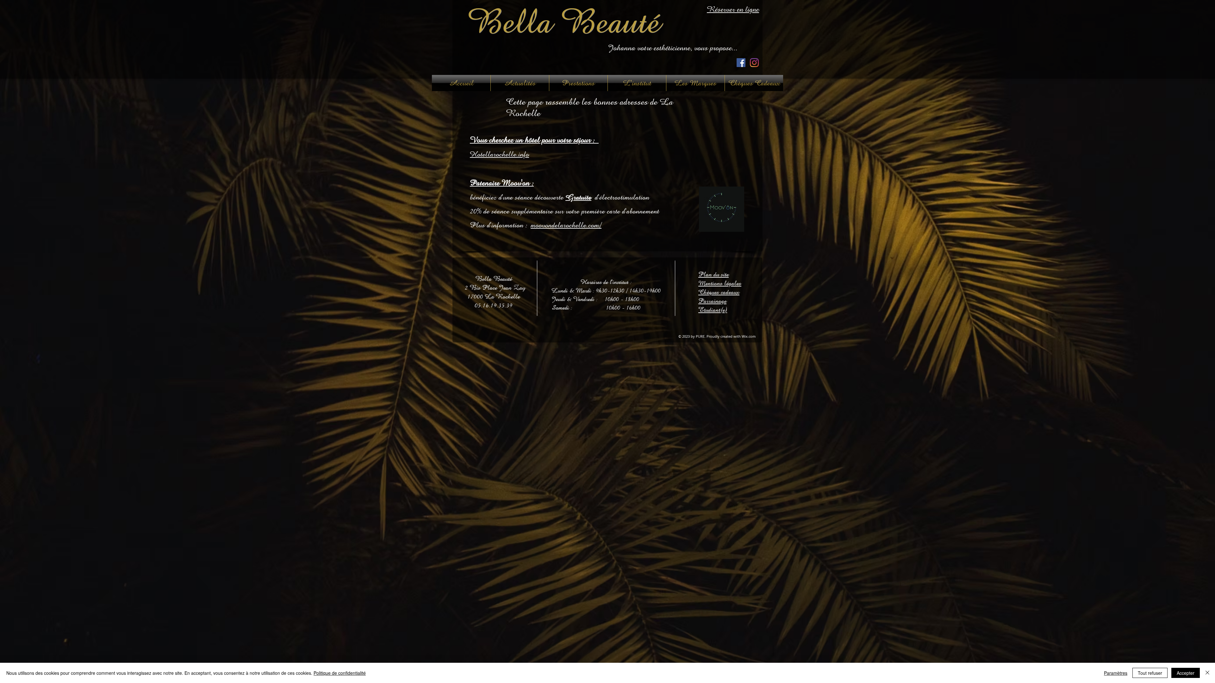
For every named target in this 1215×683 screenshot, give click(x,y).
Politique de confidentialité (340, 673)
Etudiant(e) (712, 310)
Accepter (1185, 673)
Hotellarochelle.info (499, 154)
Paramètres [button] (1115, 673)
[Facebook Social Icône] (741, 62)
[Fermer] (1207, 673)
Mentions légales (719, 283)
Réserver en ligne (733, 9)
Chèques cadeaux (718, 292)
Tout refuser (1150, 673)
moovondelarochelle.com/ (566, 225)
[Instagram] (754, 62)
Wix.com (749, 336)
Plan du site (713, 274)
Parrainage (712, 301)
